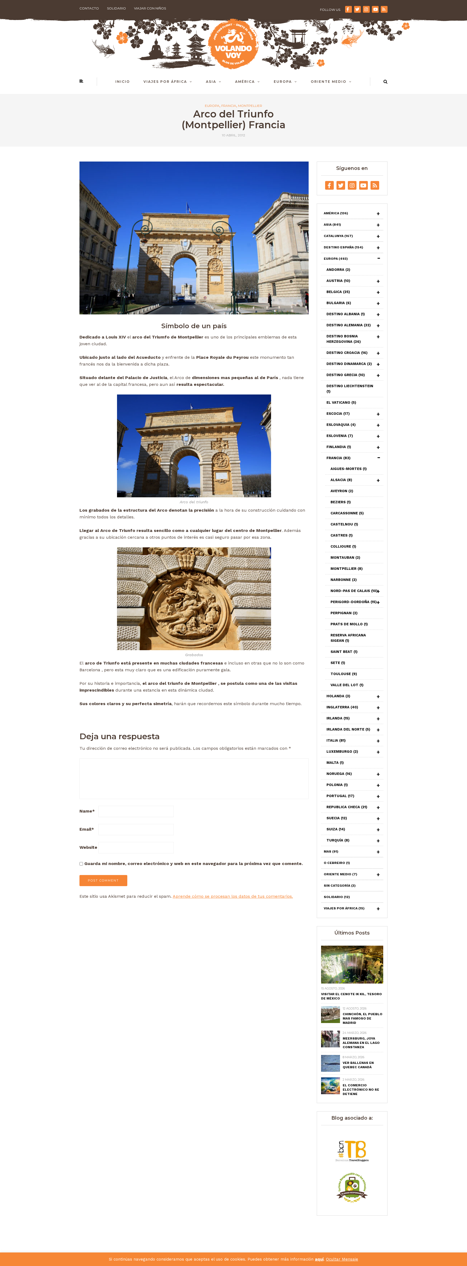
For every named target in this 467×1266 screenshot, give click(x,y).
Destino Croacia (347, 353)
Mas (331, 851)
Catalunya (338, 236)
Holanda (338, 696)
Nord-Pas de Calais (354, 591)
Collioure (343, 546)
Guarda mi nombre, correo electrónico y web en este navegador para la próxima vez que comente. (193, 863)
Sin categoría (340, 885)
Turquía (337, 840)
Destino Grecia (345, 375)
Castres (342, 535)
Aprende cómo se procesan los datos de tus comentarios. (233, 896)
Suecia (336, 818)
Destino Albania (345, 314)
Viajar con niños (150, 8)
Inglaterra (342, 707)
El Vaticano (341, 402)
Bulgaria (338, 303)
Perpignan (344, 613)
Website (88, 847)
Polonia (337, 785)
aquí (319, 1259)
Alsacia (341, 480)
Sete (338, 663)
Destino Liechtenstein (349, 388)
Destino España (343, 247)
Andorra (338, 270)
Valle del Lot (347, 685)
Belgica (338, 292)
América (245, 82)
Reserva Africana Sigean (348, 638)
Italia (336, 740)
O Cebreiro (337, 863)
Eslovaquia (341, 425)
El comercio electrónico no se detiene (361, 1089)
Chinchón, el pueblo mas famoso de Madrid (362, 1018)
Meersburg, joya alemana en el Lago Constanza (361, 1043)
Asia (211, 82)
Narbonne (344, 580)
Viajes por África (165, 82)
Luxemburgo (342, 751)
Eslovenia (339, 436)
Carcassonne (347, 513)
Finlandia (338, 447)
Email (86, 829)
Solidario (116, 8)
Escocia (338, 414)
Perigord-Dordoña (354, 602)
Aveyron (342, 491)
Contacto (89, 8)
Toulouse (344, 674)
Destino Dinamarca (349, 364)
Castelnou (344, 524)
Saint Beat (344, 652)
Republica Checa (346, 807)
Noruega (339, 774)
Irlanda (338, 718)
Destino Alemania (348, 325)
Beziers (341, 502)
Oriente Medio (328, 82)
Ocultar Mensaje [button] (342, 1259)
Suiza (335, 829)
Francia (228, 105)
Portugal (340, 796)
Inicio (122, 82)
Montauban (345, 557)
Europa (283, 82)
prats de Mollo (349, 624)
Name (87, 811)
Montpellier (250, 105)
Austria (338, 281)
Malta (335, 763)
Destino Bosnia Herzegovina (343, 339)
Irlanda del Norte (348, 729)
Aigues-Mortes (349, 469)
